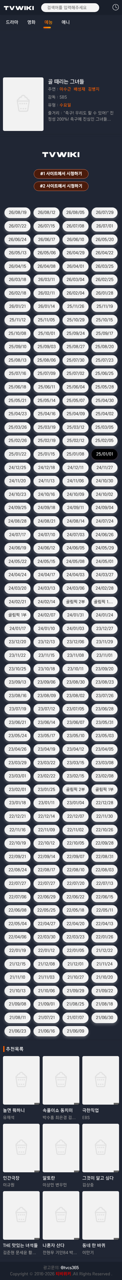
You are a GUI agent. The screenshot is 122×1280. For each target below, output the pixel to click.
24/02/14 (46, 601)
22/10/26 (104, 829)
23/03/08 (105, 762)
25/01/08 (75, 454)
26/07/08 (75, 226)
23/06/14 (46, 722)
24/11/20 (17, 480)
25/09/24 (76, 333)
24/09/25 (18, 507)
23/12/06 (75, 641)
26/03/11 (46, 279)
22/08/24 (18, 869)
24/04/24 (17, 574)
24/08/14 (75, 521)
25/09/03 (47, 346)
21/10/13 (17, 990)
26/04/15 (17, 266)
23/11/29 (104, 641)
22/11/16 (17, 829)
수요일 (65, 105)
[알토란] (61, 1148)
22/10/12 (46, 843)
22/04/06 (17, 937)
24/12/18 (46, 467)
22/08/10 (75, 869)
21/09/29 (75, 990)
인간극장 (11, 1178)
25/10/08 (17, 333)
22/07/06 (17, 897)
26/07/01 (104, 226)
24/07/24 (104, 521)
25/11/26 (75, 306)
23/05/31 (104, 722)
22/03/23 (75, 937)
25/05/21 (17, 400)
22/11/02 (75, 829)
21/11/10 (17, 977)
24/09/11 (75, 507)
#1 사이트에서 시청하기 (61, 173)
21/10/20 (104, 977)
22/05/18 (75, 910)
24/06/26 (104, 534)
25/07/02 (75, 373)
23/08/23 (105, 682)
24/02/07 (46, 615)
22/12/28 (104, 802)
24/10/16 (46, 494)
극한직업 (90, 1110)
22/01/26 (104, 937)
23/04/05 (105, 749)
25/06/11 (46, 387)
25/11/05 (46, 320)
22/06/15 (104, 897)
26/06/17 (46, 239)
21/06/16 (46, 1031)
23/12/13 (46, 641)
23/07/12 (46, 709)
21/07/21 (46, 1017)
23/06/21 (17, 722)
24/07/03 (75, 534)
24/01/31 (75, 615)
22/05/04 (18, 923)
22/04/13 (104, 923)
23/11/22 (17, 655)
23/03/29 (17, 762)
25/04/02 (105, 413)
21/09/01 (46, 1004)
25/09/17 (104, 333)
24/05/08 (75, 561)
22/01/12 (46, 950)
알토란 (49, 1178)
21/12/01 (76, 964)
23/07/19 (17, 709)
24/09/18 (46, 507)
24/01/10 (46, 628)
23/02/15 (75, 776)
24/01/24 (104, 615)
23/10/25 (17, 668)
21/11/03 (46, 977)
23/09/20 (104, 668)
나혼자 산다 (54, 1245)
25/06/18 (17, 387)
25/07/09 (46, 373)
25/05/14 (46, 400)
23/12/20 (17, 641)
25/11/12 (17, 320)
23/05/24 (18, 735)
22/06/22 (75, 897)
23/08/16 (17, 695)
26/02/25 (105, 279)
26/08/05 (75, 212)
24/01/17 (17, 628)
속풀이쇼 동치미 (58, 1110)
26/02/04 (75, 293)
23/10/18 (46, 668)
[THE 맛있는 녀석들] (21, 1215)
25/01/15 (46, 454)
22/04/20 (75, 923)
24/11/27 (105, 467)
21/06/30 (104, 1017)
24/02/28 (105, 588)
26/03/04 (75, 279)
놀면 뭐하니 (14, 1110)
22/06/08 (18, 910)
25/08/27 (76, 346)
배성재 (79, 89)
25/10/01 (46, 333)
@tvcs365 (70, 1267)
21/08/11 (17, 1017)
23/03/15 (75, 762)
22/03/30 (46, 937)
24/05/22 (18, 561)
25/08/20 (104, 346)
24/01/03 (75, 628)
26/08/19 (17, 212)
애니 (66, 22)
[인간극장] (21, 1148)
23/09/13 (17, 682)
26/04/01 (75, 266)
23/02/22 (46, 776)
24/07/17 (17, 534)
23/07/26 (104, 695)
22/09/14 (46, 856)
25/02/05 (104, 440)
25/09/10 (17, 346)
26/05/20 (105, 239)
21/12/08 (46, 964)
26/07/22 (17, 226)
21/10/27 (76, 977)
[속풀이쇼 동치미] (61, 1080)
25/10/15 (104, 320)
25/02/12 (75, 440)
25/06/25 (104, 373)
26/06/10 (75, 239)
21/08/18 (104, 1004)
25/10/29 (75, 320)
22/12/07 (75, 816)
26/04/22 (104, 252)
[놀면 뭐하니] (21, 1080)
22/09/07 (75, 856)
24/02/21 (17, 601)
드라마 (12, 22)
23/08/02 (76, 695)
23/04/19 (46, 749)
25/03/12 (75, 427)
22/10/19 (17, 843)
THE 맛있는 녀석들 (20, 1245)
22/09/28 (105, 843)
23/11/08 (75, 655)
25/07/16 (17, 373)
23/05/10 (75, 735)
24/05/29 (105, 548)
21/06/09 (75, 1031)
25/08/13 (17, 360)
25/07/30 (75, 360)
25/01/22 (17, 454)
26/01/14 (46, 306)
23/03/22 (46, 762)
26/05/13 (17, 252)
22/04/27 (46, 923)
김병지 (93, 89)
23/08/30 (76, 682)
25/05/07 (76, 400)
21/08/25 (75, 1004)
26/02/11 (46, 293)
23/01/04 (75, 802)
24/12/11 (76, 467)
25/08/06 (46, 360)
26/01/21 (17, 306)
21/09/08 (17, 1004)
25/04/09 (76, 413)
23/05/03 (105, 735)
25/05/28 (104, 387)
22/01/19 (17, 950)
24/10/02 (104, 494)
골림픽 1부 (17, 615)
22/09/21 (17, 856)
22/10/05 (75, 843)
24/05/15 (46, 561)
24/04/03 (75, 574)
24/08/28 (17, 521)
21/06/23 (17, 1031)
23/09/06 (46, 682)
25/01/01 (104, 454)
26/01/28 (104, 293)
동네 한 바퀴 (93, 1245)
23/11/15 (46, 655)
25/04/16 (46, 413)
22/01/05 (75, 950)
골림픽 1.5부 (105, 601)
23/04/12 (75, 749)
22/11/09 (46, 829)
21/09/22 (104, 990)
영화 (31, 22)
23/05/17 (46, 735)
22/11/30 (104, 816)
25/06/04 (76, 387)
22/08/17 (46, 869)
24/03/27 (104, 574)
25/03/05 (104, 427)
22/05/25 (46, 910)
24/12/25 (17, 467)
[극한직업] (100, 1080)
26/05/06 (47, 252)
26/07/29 (104, 212)
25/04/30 (105, 400)
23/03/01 (17, 776)
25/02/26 (18, 440)
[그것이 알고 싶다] (100, 1148)
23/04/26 (17, 749)
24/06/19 (17, 548)
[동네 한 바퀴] (100, 1215)
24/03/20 (17, 588)
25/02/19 (46, 440)
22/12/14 (46, 816)
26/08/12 (46, 212)
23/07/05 (75, 709)
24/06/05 (76, 548)
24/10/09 (75, 494)
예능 (48, 22)
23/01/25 (46, 789)
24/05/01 (104, 561)
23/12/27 (104, 628)
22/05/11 (104, 910)
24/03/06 (75, 588)
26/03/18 (17, 279)
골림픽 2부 (75, 601)
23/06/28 (105, 709)
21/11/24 (105, 964)
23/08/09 (47, 695)
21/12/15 (17, 964)
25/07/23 (104, 360)
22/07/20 (75, 883)
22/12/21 (17, 816)
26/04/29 (75, 252)
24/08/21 (46, 521)
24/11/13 (46, 480)
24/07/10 (46, 534)
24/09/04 (104, 507)
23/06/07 (75, 722)
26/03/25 (105, 266)
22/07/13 (104, 883)
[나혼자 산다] (61, 1215)
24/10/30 (104, 480)
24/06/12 (46, 548)
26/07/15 (46, 226)
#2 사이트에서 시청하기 (61, 186)
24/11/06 (75, 480)
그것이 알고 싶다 (98, 1178)
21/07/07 (75, 1017)
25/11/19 (105, 306)
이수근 (65, 89)
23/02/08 (105, 776)
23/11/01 (105, 655)
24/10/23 (17, 494)
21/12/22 (104, 950)
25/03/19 (46, 427)
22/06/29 (46, 897)
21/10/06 (46, 990)
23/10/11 (76, 668)
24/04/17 (46, 574)
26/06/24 (17, 239)
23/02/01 (17, 789)
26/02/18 (17, 293)
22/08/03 (105, 869)
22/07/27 (17, 883)
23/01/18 (17, 802)
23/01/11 (46, 802)
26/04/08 (47, 266)
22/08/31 (104, 856)
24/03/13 (46, 588)
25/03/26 (18, 427)
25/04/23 (18, 413)
